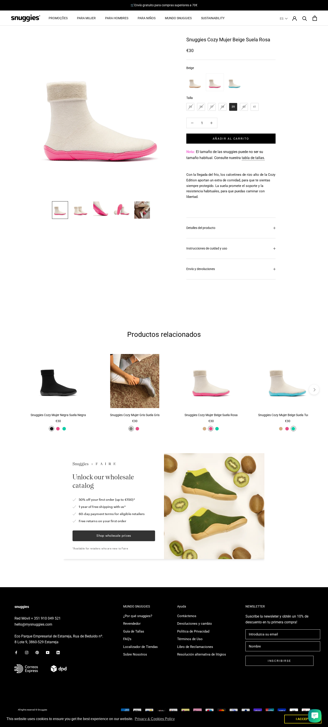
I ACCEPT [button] (303, 719)
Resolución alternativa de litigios (201, 654)
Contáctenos (186, 616)
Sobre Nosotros (135, 654)
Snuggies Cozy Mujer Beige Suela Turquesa (287, 415)
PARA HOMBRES (116, 18)
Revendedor (132, 624)
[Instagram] (26, 652)
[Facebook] (16, 652)
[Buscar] (304, 18)
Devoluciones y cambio (194, 624)
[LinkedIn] (58, 652)
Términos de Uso (190, 639)
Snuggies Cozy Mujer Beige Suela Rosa (211, 415)
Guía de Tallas (133, 631)
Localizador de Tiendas (140, 647)
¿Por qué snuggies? (137, 616)
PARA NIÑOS (147, 18)
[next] (314, 390)
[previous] (14, 390)
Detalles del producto (200, 228)
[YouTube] (47, 652)
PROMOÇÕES (58, 18)
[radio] (195, 82)
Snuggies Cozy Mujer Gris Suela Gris (135, 415)
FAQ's (127, 639)
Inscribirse (279, 660)
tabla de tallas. (253, 158)
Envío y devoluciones (200, 269)
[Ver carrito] (315, 18)
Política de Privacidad (193, 631)
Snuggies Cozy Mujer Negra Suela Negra (58, 415)
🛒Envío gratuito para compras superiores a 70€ (164, 5)
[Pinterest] (37, 652)
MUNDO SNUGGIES (178, 18)
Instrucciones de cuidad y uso (206, 248)
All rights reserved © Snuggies (32, 709)
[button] (284, 18)
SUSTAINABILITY (212, 18)
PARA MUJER (86, 18)
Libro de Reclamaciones (195, 647)
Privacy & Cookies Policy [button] (155, 719)
